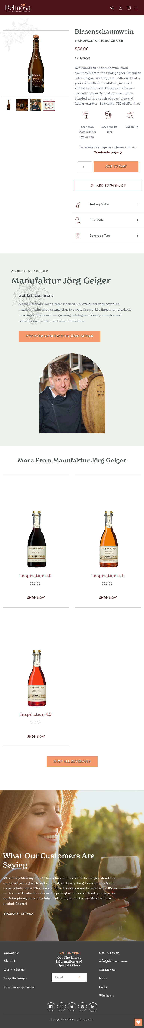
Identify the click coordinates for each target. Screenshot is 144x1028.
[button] (136, 8)
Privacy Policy (86, 1020)
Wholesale (106, 996)
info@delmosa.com (113, 961)
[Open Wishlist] (138, 1022)
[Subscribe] (79, 977)
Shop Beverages (15, 978)
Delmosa (73, 1020)
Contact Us (107, 970)
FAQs (103, 987)
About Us (11, 961)
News (103, 978)
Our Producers (14, 970)
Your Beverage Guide (19, 987)
